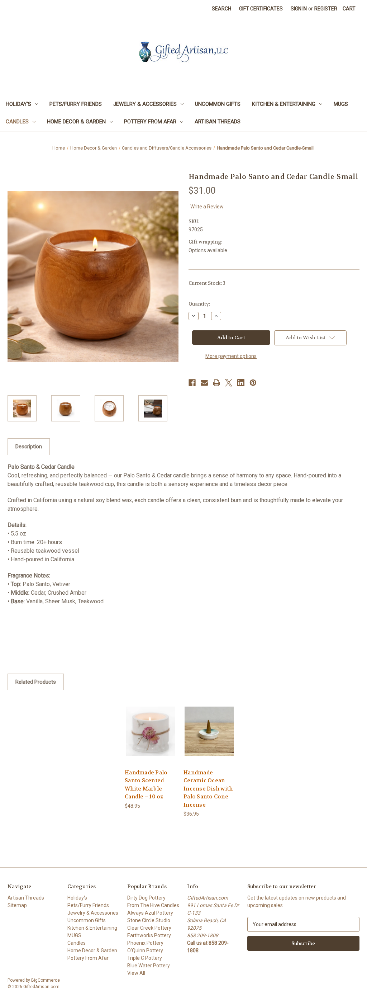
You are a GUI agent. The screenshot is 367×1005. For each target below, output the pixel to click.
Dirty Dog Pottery (146, 898)
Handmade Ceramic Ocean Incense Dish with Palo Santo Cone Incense (208, 788)
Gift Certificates (261, 8)
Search (221, 8)
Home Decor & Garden (76, 121)
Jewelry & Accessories (145, 104)
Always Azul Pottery (150, 913)
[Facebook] (192, 383)
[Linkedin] (240, 383)
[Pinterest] (253, 383)
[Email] (204, 383)
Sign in (299, 8)
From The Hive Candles (153, 905)
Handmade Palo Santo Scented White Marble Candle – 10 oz (146, 785)
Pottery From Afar (150, 121)
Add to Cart (150, 737)
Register (325, 8)
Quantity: (199, 304)
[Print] (216, 383)
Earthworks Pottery (149, 935)
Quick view (150, 725)
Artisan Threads (217, 121)
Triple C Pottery (144, 958)
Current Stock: (207, 283)
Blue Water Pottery (148, 965)
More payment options (231, 356)
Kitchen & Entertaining (283, 104)
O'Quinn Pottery (145, 950)
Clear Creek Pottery (149, 928)
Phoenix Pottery (145, 943)
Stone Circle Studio (148, 920)
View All (136, 973)
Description (28, 446)
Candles (17, 121)
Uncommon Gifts (217, 104)
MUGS (341, 104)
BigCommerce (45, 980)
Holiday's (18, 104)
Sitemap (17, 905)
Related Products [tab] (35, 682)
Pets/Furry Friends (75, 104)
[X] (228, 383)
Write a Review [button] (207, 206)
